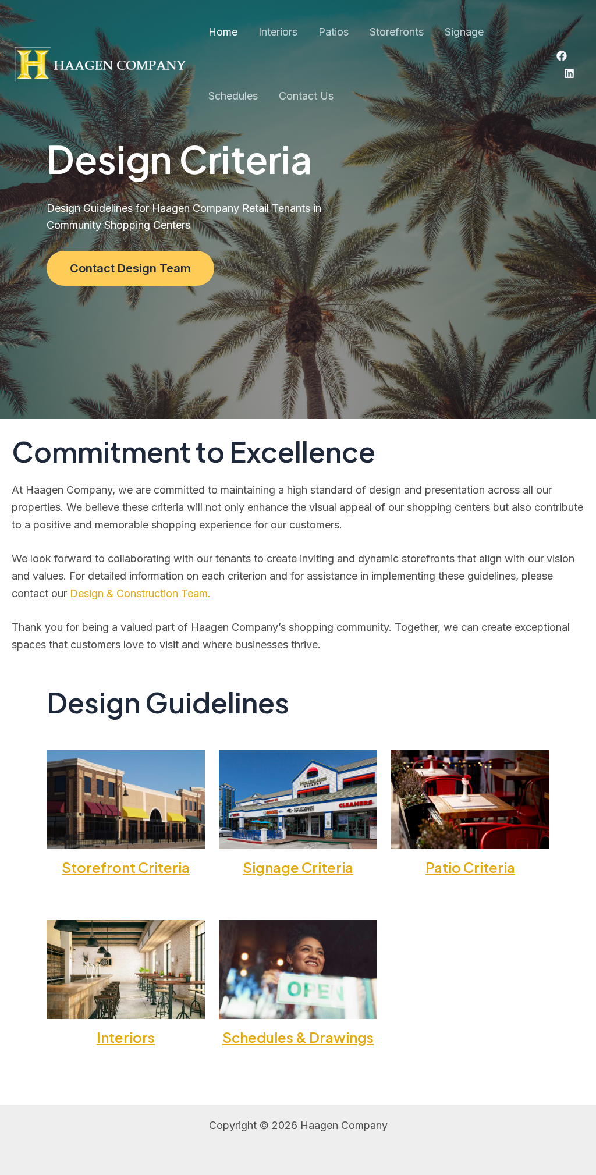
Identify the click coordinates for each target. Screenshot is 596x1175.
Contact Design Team (130, 268)
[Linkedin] (569, 73)
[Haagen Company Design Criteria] (99, 63)
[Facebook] (561, 56)
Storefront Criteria (126, 867)
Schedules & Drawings (298, 1037)
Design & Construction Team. (140, 593)
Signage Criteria (298, 867)
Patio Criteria (470, 867)
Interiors (126, 1037)
